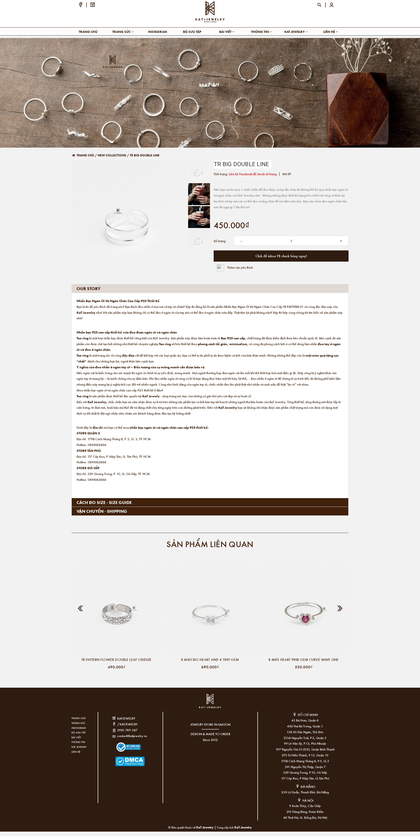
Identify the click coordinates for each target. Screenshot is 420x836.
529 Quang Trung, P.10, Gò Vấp (305, 772)
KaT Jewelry (243, 827)
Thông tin (260, 31)
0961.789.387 (127, 729)
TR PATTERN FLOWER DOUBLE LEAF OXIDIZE (116, 659)
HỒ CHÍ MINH (308, 714)
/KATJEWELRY (127, 724)
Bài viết (225, 31)
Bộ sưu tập (192, 31)
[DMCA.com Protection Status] (123, 758)
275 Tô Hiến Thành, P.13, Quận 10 (305, 755)
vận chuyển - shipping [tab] (102, 511)
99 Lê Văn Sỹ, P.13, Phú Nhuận (305, 743)
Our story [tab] (88, 288)
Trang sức (121, 31)
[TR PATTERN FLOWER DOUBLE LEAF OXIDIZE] (116, 609)
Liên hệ (329, 31)
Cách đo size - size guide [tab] (104, 502)
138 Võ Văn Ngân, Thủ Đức (305, 731)
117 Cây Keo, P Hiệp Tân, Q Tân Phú (305, 778)
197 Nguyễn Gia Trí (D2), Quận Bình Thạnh (305, 749)
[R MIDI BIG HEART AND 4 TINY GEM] (210, 609)
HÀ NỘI (308, 800)
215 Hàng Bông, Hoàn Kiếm (305, 811)
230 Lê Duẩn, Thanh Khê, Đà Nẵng (305, 792)
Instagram (157, 31)
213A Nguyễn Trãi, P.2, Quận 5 (305, 737)
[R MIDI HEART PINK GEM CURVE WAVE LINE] (304, 609)
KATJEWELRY (126, 718)
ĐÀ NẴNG (308, 786)
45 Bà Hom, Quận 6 (305, 720)
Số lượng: (220, 240)
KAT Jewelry (295, 31)
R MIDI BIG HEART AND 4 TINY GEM (210, 659)
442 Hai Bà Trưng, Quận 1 (305, 726)
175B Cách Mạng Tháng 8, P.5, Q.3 (305, 760)
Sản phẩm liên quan (209, 544)
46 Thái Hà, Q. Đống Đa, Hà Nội (305, 817)
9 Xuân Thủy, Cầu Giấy (305, 805)
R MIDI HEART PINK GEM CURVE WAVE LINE (304, 659)
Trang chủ (88, 31)
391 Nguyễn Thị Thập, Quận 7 (305, 766)
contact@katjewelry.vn (132, 735)
